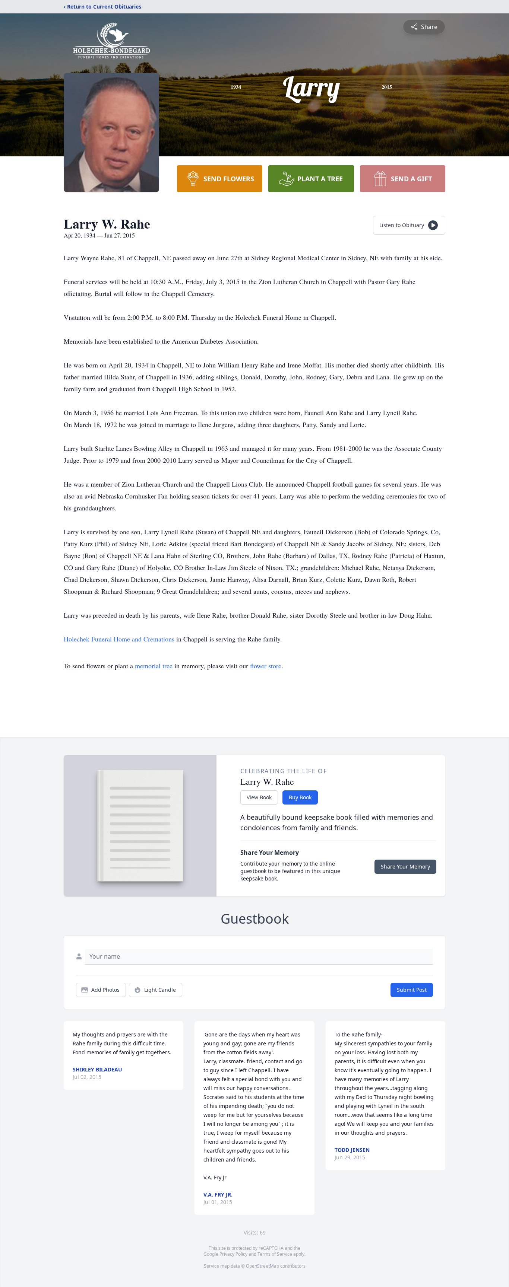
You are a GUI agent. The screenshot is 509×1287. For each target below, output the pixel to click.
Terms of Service (274, 1254)
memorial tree (154, 665)
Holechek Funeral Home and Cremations (119, 638)
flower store (265, 665)
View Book (259, 797)
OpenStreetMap (262, 1266)
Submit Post (412, 989)
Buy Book (300, 797)
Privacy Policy (233, 1254)
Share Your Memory (405, 866)
